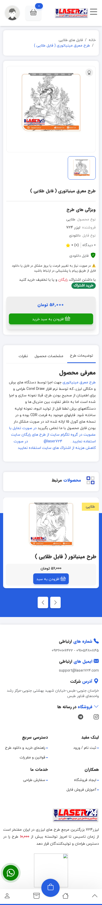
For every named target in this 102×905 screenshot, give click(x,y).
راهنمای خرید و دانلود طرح (25, 747)
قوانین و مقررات (32, 757)
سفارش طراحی (34, 780)
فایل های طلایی (71, 40)
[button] (33, 13)
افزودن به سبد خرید (48, 319)
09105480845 (87, 650)
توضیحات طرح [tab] (81, 355)
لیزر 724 (73, 227)
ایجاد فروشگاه (85, 780)
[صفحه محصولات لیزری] (36, 897)
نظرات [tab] (23, 355)
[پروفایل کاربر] (7, 897)
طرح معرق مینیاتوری (79, 382)
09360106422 (62, 650)
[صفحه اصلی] (65, 897)
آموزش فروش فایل (81, 789)
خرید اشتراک (83, 285)
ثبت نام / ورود (84, 747)
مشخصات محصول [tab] (49, 355)
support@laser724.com (79, 670)
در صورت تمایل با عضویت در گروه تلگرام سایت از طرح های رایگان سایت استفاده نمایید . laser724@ (52, 435)
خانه (92, 40)
